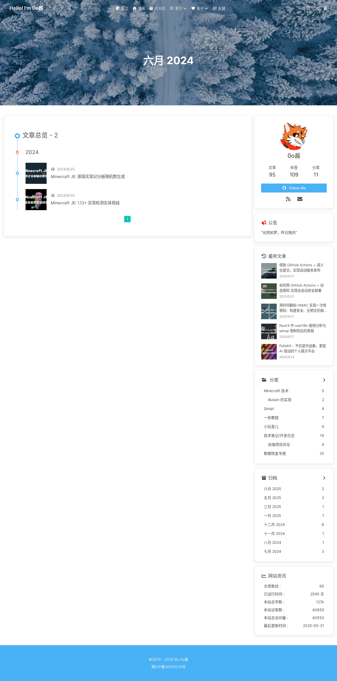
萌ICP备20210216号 (168, 666)
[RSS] (288, 199)
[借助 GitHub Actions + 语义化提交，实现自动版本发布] (269, 271)
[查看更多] (324, 380)
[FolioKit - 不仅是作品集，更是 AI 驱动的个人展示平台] (269, 351)
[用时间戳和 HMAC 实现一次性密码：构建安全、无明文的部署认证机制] (269, 311)
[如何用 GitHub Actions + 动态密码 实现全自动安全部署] (269, 291)
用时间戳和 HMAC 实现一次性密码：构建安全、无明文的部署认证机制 (302, 308)
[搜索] (308, 9)
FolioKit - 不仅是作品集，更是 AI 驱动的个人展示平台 (302, 348)
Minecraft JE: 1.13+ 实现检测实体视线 (85, 202)
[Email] (300, 199)
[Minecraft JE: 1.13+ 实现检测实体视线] (36, 199)
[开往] (325, 9)
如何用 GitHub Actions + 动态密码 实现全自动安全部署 (301, 288)
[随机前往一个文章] (317, 9)
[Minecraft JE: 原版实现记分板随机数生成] (36, 173)
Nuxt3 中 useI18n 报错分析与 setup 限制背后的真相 (302, 328)
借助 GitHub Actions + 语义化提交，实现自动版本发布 (301, 267)
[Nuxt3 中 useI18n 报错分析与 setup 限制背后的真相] (269, 331)
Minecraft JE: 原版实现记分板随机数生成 (88, 176)
